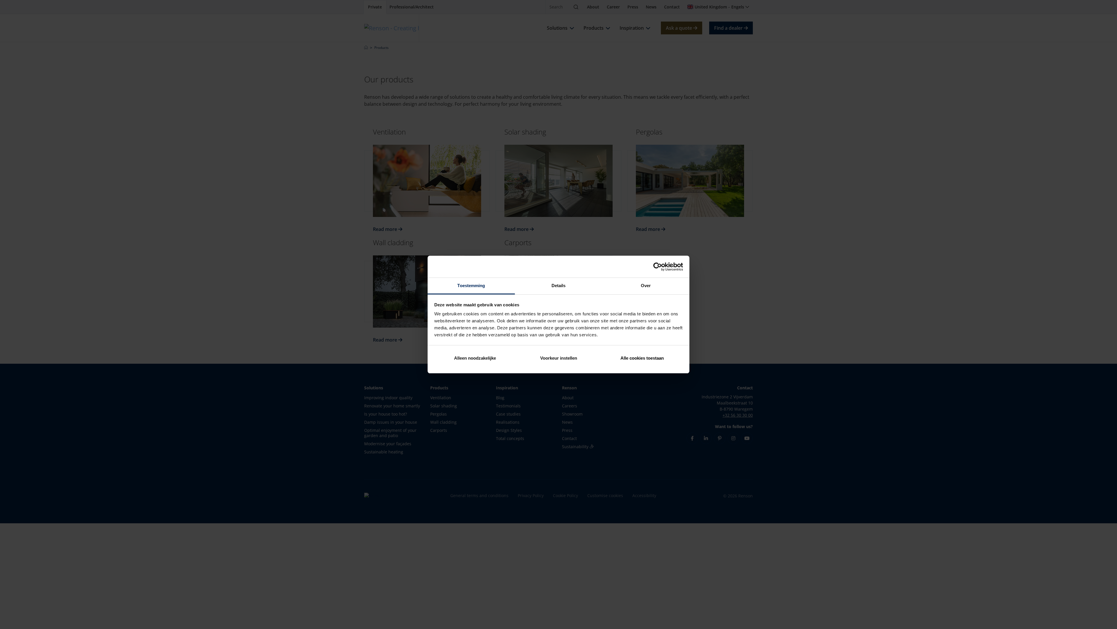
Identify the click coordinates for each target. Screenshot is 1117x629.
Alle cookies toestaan (642, 358)
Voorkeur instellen (558, 358)
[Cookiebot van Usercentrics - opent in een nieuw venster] (657, 266)
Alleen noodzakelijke (475, 358)
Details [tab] (559, 285)
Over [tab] (646, 285)
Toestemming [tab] (471, 285)
